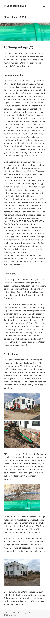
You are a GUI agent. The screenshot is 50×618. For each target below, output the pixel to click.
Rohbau (29, 613)
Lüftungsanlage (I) (18, 47)
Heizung (23, 613)
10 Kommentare (11, 615)
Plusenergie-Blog (15, 6)
